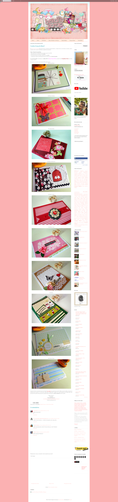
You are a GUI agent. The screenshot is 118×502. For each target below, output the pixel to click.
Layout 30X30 (84, 177)
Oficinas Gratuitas (85, 214)
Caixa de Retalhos (79, 199)
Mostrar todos (86, 397)
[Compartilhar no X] (35, 402)
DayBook (75, 175)
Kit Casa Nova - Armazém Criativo (80, 432)
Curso (78, 202)
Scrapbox (83, 184)
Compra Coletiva (85, 200)
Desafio (86, 202)
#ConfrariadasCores (76, 191)
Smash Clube (85, 220)
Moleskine (78, 181)
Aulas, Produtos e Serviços (54, 40)
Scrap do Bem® (80, 219)
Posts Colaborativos (80, 217)
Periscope (83, 181)
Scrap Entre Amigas (79, 327)
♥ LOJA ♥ (44, 40)
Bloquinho (86, 172)
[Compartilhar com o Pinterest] (38, 402)
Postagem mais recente (35, 483)
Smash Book (77, 220)
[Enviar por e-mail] (33, 402)
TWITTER (53, 398)
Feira (83, 208)
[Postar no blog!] (34, 402)
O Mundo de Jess (78, 379)
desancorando (78, 391)
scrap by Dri (35, 410)
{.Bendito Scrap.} (43, 404)
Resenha (75, 218)
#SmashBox (85, 191)
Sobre (38, 40)
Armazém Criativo (84, 196)
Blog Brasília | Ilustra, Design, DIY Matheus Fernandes (81, 372)
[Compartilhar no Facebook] (36, 402)
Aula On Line (79, 197)
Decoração (82, 202)
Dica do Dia (80, 204)
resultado (79, 226)
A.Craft (77, 340)
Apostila (79, 196)
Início (33, 40)
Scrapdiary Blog (78, 382)
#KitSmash (76, 170)
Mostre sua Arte (77, 213)
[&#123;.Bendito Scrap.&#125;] (78, 162)
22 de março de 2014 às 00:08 (44, 432)
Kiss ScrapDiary (82, 210)
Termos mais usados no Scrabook (83, 223)
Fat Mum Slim (78, 321)
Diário (78, 175)
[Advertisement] (51, 470)
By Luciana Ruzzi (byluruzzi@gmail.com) (40, 418)
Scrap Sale (82, 218)
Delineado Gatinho (79, 362)
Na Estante (81, 213)
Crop (75, 202)
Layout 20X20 (77, 177)
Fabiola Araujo (36, 432)
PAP (75, 215)
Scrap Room (79, 218)
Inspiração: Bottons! (82, 248)
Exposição (79, 208)
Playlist (86, 215)
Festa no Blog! (81, 271)
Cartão (47, 404)
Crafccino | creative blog (80, 394)
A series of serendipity (79, 350)
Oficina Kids (86, 213)
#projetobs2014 (77, 192)
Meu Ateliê (83, 211)
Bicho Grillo (80, 198)
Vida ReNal (80, 40)
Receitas (78, 183)
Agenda (81, 170)
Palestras (77, 215)
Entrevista (76, 207)
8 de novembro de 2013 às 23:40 (53, 418)
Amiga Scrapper (83, 195)
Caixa (83, 173)
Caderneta (76, 173)
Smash (86, 184)
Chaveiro (83, 174)
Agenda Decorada (77, 195)
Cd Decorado (79, 174)
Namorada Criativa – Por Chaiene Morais (80, 358)
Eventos (86, 207)
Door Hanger (79, 176)
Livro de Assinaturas (84, 178)
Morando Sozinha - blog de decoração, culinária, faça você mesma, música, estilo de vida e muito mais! (81, 313)
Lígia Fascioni (78, 330)
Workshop (86, 186)
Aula (75, 197)
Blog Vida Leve (78, 365)
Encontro (79, 206)
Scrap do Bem (72, 40)
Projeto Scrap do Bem (35, 48)
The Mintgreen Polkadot (80, 388)
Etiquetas (83, 176)
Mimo (84, 180)
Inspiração (76, 210)
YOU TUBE (76, 133)
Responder (35, 414)
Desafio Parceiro (77, 203)
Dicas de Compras (80, 205)
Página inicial (51, 483)
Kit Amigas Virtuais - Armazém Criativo (79, 435)
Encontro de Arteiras (84, 206)
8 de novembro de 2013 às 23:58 (45, 425)
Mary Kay (81, 180)
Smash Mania (64, 40)
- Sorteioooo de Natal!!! (83, 243)
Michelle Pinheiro (36, 425)
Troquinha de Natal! (82, 260)
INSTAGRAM (57, 398)
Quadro (78, 182)
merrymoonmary (61, 499)
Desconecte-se (76, 204)
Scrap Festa (79, 184)
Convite (86, 174)
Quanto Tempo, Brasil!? (83, 231)
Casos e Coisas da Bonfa (80, 385)
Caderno (80, 173)
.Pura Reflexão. (81, 254)
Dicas (84, 204)
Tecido (83, 186)
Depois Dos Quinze (79, 333)
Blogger (70, 499)
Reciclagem (82, 183)
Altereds (80, 172)
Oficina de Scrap (77, 214)
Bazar (83, 197)
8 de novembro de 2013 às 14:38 (43, 410)
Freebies (86, 208)
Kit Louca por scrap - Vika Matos (79, 439)
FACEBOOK (45, 398)
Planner (84, 215)
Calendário (86, 173)
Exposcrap (75, 208)
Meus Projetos (84, 212)
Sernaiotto (77, 343)
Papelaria (80, 215)
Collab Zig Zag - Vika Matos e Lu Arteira (80, 441)
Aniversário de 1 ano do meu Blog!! (83, 283)
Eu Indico (81, 207)
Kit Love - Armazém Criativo (79, 437)
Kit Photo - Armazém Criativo (79, 431)
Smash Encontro (81, 222)
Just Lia (77, 368)
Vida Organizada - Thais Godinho (80, 354)
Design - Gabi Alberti (77, 429)
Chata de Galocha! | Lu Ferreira (81, 375)
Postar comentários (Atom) (52, 487)
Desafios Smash (84, 203)
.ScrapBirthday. (82, 237)
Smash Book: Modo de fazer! (83, 266)
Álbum (75, 187)
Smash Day (76, 222)
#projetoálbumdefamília (78, 194)
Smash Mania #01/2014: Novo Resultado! (82, 278)
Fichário (86, 176)
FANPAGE (49, 398)
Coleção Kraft (80, 200)
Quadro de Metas (82, 182)
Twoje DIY (77, 336)
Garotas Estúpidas (79, 324)
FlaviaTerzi (78, 317)
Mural (81, 181)
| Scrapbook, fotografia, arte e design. (81, 347)
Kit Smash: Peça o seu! (79, 74)
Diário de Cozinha (82, 175)
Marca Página (76, 180)
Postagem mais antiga (67, 483)
